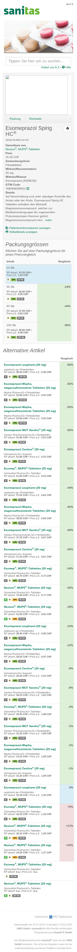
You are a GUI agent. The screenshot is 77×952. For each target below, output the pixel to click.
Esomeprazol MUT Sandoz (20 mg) (28, 430)
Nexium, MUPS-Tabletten (23, 149)
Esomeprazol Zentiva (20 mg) (24, 449)
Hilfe (68, 67)
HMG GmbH (23, 928)
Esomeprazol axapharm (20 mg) (25, 364)
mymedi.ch (38, 928)
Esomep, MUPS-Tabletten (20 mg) (28, 468)
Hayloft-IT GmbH (63, 932)
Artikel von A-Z (50, 67)
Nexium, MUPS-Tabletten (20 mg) (27, 587)
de (67, 4)
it (72, 4)
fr (70, 4)
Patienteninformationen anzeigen (30, 227)
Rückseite (35, 118)
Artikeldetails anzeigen (23, 231)
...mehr (47, 220)
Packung (15, 118)
